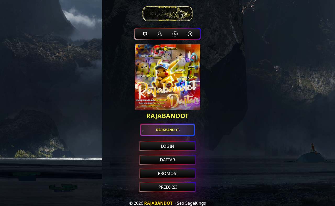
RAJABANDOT (158, 203)
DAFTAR (167, 160)
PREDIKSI (167, 187)
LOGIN (167, 146)
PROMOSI (167, 173)
